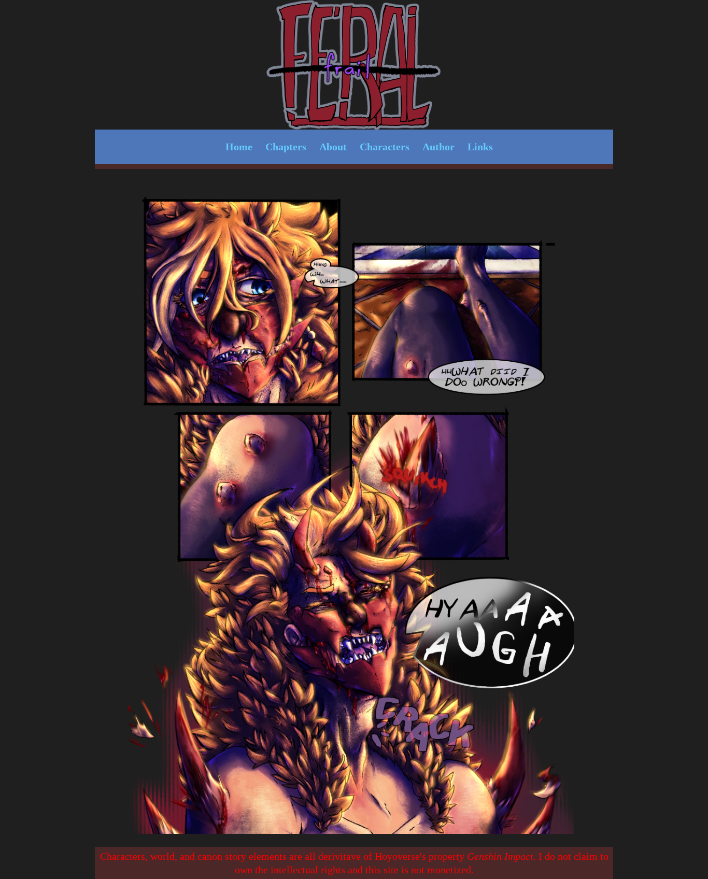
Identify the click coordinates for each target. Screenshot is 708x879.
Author (438, 146)
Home (238, 146)
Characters (384, 146)
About (333, 146)
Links (480, 146)
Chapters (285, 146)
